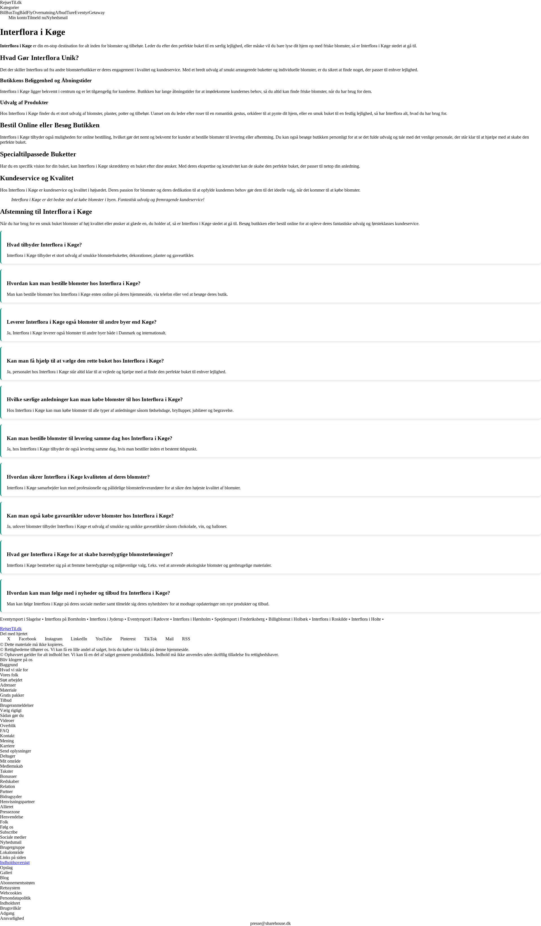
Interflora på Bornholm (65, 619)
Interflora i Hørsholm (191, 619)
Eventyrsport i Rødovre (148, 619)
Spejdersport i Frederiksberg (239, 619)
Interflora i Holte (366, 619)
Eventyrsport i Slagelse (20, 619)
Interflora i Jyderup (106, 619)
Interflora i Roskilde (329, 619)
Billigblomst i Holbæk (288, 619)
